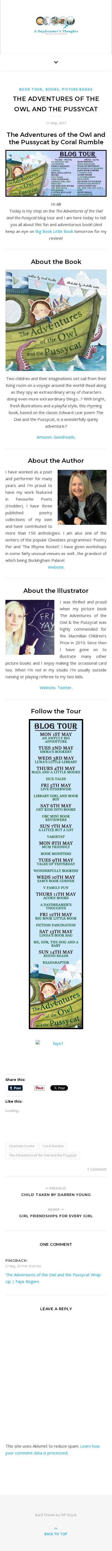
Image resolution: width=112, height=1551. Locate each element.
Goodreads (64, 437)
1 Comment (97, 1169)
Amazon (44, 437)
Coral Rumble (53, 1146)
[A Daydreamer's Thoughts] (56, 26)
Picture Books (77, 89)
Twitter (64, 687)
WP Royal (68, 1514)
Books (52, 89)
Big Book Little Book (54, 231)
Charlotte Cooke (21, 1146)
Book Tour (30, 89)
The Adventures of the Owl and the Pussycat (42, 1155)
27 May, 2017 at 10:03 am (23, 1266)
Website (56, 567)
